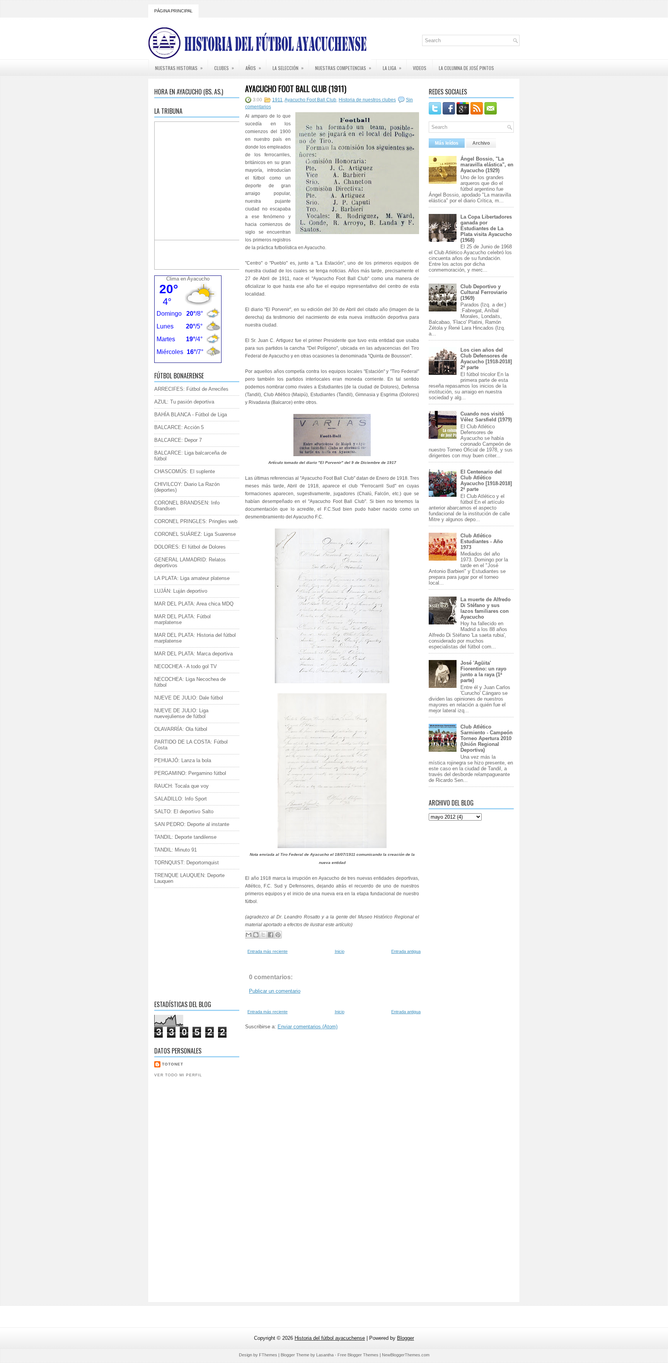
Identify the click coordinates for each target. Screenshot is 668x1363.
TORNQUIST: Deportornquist (186, 862)
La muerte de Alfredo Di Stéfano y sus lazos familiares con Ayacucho (485, 608)
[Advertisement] (202, 942)
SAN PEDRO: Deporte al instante (191, 824)
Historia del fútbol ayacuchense (330, 1338)
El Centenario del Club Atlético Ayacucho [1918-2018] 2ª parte (486, 480)
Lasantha (325, 1355)
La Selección (288, 67)
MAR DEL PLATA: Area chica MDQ (193, 604)
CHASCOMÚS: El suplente (184, 471)
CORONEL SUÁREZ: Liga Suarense (195, 534)
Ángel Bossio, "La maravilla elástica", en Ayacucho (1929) (486, 164)
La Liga (392, 67)
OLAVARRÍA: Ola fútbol (180, 729)
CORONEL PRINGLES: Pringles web (195, 521)
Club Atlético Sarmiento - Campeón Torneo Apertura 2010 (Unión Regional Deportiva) (486, 738)
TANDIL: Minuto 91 (175, 850)
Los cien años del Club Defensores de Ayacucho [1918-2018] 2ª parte (486, 358)
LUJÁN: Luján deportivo (180, 591)
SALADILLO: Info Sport (180, 799)
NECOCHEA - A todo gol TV (185, 666)
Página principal (173, 11)
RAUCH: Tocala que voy (181, 786)
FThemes (268, 1355)
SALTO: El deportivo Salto (183, 811)
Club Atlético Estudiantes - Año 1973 (481, 541)
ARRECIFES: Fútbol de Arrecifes (191, 389)
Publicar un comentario (274, 991)
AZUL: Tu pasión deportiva (184, 402)
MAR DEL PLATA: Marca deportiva (193, 654)
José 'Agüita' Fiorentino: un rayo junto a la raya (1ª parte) (483, 671)
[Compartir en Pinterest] (278, 935)
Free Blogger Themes (357, 1355)
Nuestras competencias (343, 67)
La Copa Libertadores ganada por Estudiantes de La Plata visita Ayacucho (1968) (486, 228)
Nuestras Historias (179, 67)
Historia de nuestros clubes (367, 100)
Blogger (405, 1338)
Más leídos (446, 143)
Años (253, 67)
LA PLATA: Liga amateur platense (192, 578)
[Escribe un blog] (256, 935)
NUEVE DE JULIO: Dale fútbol (188, 698)
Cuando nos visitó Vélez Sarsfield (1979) (486, 416)
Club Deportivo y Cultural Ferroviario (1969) (483, 292)
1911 (277, 100)
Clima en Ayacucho (188, 279)
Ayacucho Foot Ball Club (310, 100)
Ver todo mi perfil (178, 1075)
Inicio (339, 951)
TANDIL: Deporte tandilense (185, 837)
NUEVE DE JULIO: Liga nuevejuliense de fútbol (181, 713)
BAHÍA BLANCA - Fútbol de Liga (190, 414)
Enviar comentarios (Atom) (307, 1027)
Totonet (172, 1064)
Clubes (224, 67)
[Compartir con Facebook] (270, 935)
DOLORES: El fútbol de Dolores (190, 547)
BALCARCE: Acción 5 (179, 427)
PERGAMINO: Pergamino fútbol (190, 773)
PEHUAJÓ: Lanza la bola (182, 760)
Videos (419, 68)
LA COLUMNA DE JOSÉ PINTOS (466, 68)
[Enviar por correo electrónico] (248, 935)
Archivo (481, 143)
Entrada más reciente (267, 951)
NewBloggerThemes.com (405, 1355)
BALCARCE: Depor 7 (178, 440)
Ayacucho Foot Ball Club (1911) (295, 88)
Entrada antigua (406, 951)
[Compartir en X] (263, 935)
